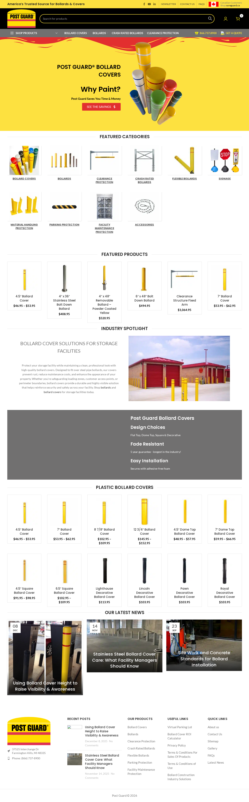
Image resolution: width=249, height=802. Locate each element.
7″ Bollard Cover (225, 298)
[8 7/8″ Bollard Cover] (104, 512)
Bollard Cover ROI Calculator (179, 736)
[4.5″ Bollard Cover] (24, 279)
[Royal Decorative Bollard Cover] (225, 571)
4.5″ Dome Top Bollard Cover (185, 531)
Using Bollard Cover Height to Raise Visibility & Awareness (45, 686)
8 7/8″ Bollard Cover (104, 531)
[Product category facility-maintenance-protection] (104, 214)
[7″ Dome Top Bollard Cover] (225, 512)
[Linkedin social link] (154, 4)
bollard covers (52, 392)
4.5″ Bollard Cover (24, 298)
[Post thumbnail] (74, 736)
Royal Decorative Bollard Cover (224, 592)
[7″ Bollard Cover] (225, 279)
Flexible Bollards (138, 755)
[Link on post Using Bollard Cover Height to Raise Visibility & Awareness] (45, 657)
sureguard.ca (233, 5)
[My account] (225, 19)
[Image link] (29, 730)
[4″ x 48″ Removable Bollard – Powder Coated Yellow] (104, 279)
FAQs (211, 755)
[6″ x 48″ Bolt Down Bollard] (145, 279)
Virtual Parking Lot (180, 727)
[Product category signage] (225, 164)
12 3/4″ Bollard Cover (144, 531)
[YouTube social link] (149, 4)
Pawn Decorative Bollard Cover (184, 592)
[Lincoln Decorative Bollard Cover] (145, 571)
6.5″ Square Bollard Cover (64, 590)
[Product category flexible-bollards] (185, 164)
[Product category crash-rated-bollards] (145, 166)
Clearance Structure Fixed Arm (184, 300)
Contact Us (215, 734)
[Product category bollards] (64, 164)
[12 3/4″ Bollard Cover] (145, 512)
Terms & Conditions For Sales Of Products (182, 755)
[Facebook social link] (144, 4)
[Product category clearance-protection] (104, 166)
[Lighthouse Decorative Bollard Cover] (104, 571)
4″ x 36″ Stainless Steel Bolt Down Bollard (64, 302)
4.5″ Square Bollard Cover (24, 590)
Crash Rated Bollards (141, 748)
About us (213, 727)
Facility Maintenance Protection (141, 772)
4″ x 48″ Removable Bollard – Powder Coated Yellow (104, 304)
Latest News (216, 762)
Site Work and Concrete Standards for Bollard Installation (204, 659)
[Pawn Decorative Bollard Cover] (185, 571)
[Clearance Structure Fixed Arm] (185, 279)
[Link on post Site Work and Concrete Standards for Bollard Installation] (204, 645)
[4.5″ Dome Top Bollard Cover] (185, 512)
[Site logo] (21, 18)
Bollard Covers (137, 727)
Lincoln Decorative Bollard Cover (144, 592)
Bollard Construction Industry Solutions (181, 777)
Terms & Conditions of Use (182, 766)
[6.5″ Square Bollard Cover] (64, 571)
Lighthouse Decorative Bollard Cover (104, 592)
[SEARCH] (210, 18)
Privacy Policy (177, 745)
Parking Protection (140, 762)
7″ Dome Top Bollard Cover (224, 531)
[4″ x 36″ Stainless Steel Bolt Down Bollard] (64, 279)
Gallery (212, 748)
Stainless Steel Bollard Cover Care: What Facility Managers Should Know (124, 660)
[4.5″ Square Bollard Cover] (24, 571)
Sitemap (213, 741)
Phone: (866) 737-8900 (26, 758)
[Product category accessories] (145, 210)
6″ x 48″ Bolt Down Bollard (144, 298)
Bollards (133, 734)
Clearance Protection (141, 741)
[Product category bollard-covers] (24, 164)
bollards (106, 387)
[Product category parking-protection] (64, 210)
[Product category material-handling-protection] (24, 212)
